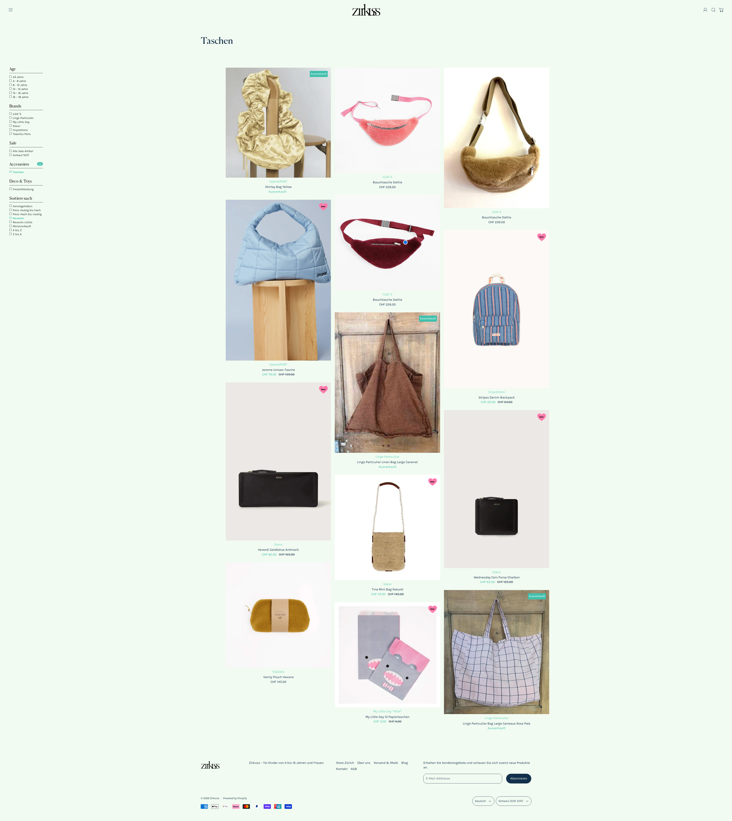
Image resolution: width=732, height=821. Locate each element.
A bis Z (17, 230)
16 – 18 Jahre (20, 97)
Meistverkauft (21, 226)
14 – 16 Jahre (20, 93)
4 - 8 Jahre (19, 81)
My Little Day (21, 122)
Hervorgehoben (22, 206)
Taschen (18, 172)
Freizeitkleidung (23, 189)
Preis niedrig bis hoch (26, 210)
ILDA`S (16, 114)
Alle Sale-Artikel (22, 151)
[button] (713, 9)
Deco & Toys (20, 181)
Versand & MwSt (386, 763)
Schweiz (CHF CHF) (510, 801)
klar (40, 164)
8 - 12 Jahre (19, 85)
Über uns (363, 763)
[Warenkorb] (721, 9)
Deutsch (480, 801)
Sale (13, 143)
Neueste (18, 218)
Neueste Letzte (22, 222)
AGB (354, 769)
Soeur (16, 126)
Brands (15, 106)
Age (12, 69)
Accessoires (19, 164)
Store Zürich (345, 763)
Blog (404, 763)
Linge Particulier (23, 118)
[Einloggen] (705, 9)
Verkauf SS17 (20, 155)
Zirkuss (214, 798)
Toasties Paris (21, 134)
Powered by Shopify (235, 798)
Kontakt (342, 769)
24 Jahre (18, 77)
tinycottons (20, 130)
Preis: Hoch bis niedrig (27, 214)
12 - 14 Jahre (20, 89)
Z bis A (17, 234)
